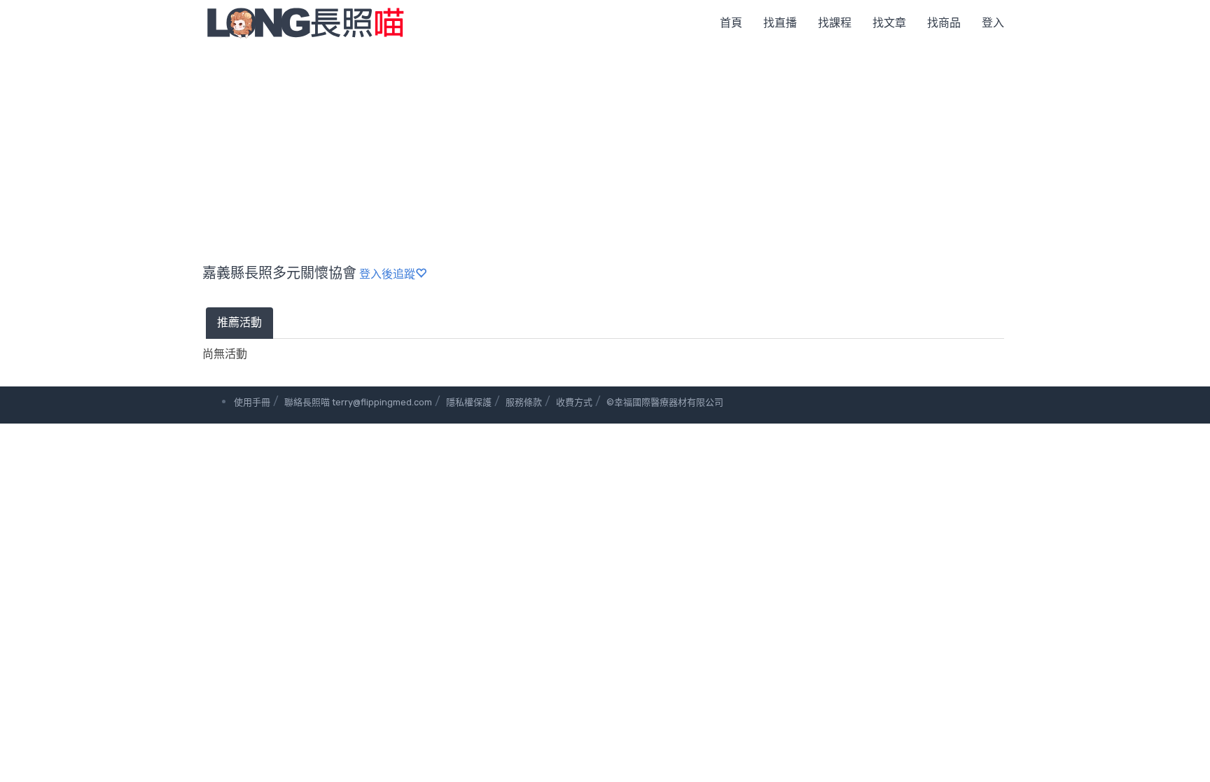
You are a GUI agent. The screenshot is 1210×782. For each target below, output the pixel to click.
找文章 (889, 22)
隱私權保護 (469, 402)
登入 (993, 22)
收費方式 (574, 402)
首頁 (731, 22)
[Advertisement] (605, 151)
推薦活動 (239, 322)
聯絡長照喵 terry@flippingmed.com (358, 402)
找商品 (944, 22)
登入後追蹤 (387, 274)
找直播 (780, 22)
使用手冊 (252, 402)
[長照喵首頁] (305, 22)
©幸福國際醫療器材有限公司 (664, 402)
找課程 (834, 22)
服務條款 (524, 402)
